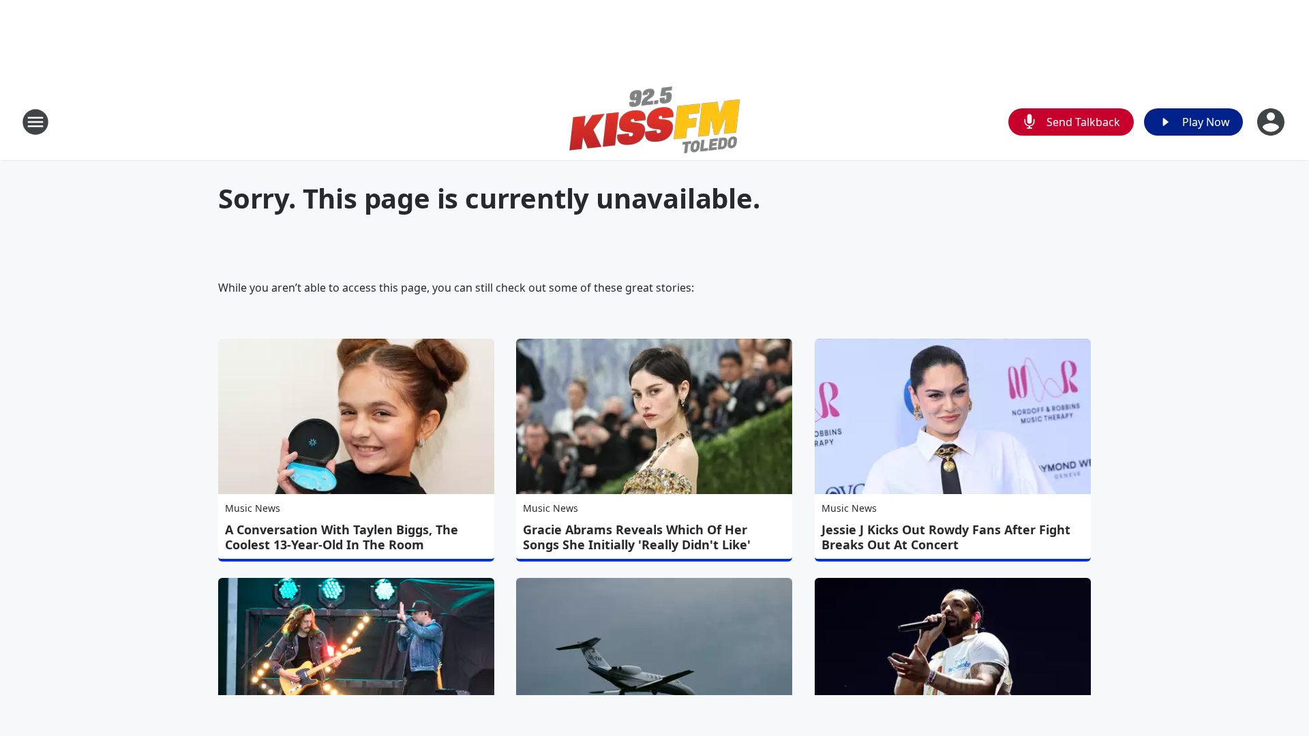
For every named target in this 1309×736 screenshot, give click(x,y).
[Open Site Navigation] (35, 122)
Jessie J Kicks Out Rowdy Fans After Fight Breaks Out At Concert (946, 537)
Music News (252, 508)
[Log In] (1272, 122)
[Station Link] (654, 121)
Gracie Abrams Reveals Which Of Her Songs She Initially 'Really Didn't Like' (637, 537)
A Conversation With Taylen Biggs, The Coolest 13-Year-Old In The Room (341, 537)
